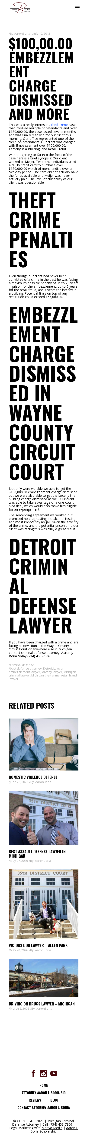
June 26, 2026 (19, 782)
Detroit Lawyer (53, 668)
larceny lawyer (52, 672)
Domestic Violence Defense (33, 777)
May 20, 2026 (19, 950)
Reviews (35, 1100)
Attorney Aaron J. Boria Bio (44, 1092)
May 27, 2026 (19, 861)
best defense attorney (26, 668)
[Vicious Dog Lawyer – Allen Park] (43, 904)
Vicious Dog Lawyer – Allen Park (38, 945)
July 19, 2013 (41, 33)
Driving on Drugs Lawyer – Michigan (42, 1004)
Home (43, 1085)
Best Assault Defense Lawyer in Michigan (37, 854)
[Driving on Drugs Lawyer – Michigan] (43, 978)
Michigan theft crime (45, 675)
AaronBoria (22, 33)
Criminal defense (22, 665)
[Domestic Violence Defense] (43, 745)
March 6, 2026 (19, 1008)
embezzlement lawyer (24, 672)
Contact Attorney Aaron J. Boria (43, 1107)
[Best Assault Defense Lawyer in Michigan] (43, 818)
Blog (54, 1100)
